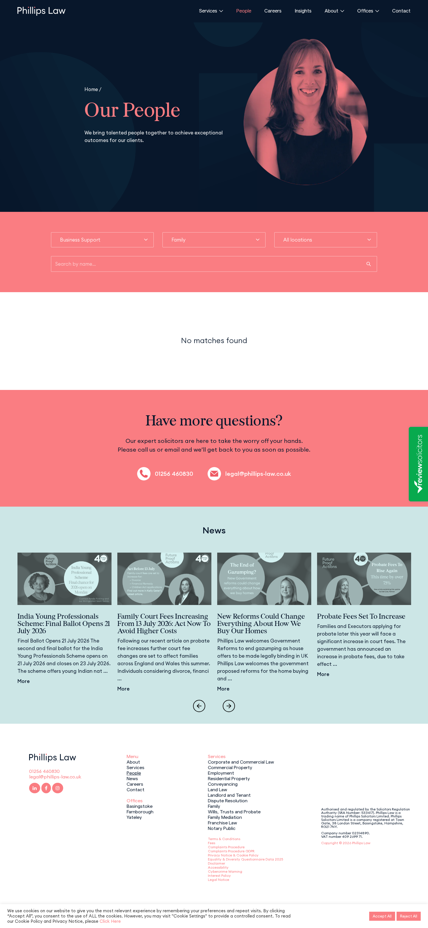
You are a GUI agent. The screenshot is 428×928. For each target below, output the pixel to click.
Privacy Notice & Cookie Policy (233, 855)
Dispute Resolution (227, 800)
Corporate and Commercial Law (241, 761)
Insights (303, 10)
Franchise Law (222, 822)
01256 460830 (174, 474)
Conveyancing (223, 784)
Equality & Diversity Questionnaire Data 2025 (245, 859)
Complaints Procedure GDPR (231, 851)
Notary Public (222, 828)
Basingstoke (140, 806)
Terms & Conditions (224, 839)
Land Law (217, 789)
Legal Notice (218, 879)
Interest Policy (219, 875)
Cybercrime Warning (225, 871)
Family (214, 806)
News (132, 778)
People (243, 10)
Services (208, 10)
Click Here (110, 921)
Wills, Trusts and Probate (234, 811)
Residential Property (229, 778)
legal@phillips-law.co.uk (258, 474)
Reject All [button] (408, 916)
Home (91, 89)
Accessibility (218, 867)
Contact (401, 10)
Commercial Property (230, 767)
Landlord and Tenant (229, 795)
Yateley (134, 817)
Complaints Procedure (226, 847)
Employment (221, 773)
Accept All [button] (382, 916)
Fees (211, 843)
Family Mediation (225, 817)
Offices (365, 10)
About (331, 10)
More (23, 681)
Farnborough (140, 811)
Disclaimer (216, 863)
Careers (273, 10)
